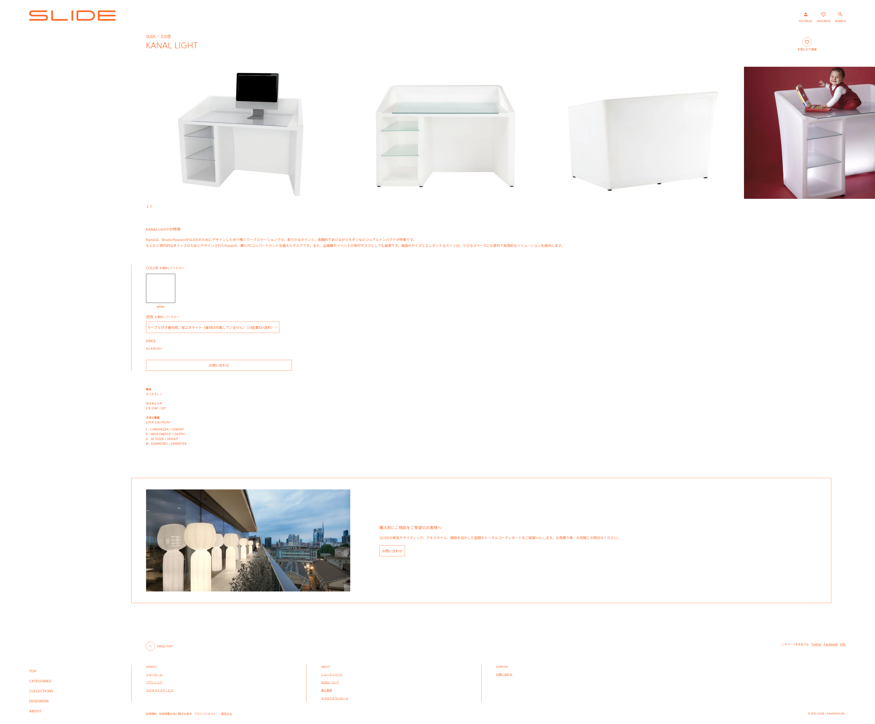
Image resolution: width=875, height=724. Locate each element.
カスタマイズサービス (159, 690)
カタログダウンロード (334, 698)
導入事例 (326, 690)
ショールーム (154, 674)
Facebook (831, 644)
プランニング (154, 682)
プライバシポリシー (206, 714)
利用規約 (151, 714)
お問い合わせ (219, 365)
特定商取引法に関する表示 (175, 714)
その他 (166, 35)
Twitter (816, 644)
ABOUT (35, 711)
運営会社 (226, 714)
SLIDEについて (330, 682)
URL (843, 644)
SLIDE (151, 35)
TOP (32, 671)
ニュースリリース (331, 674)
